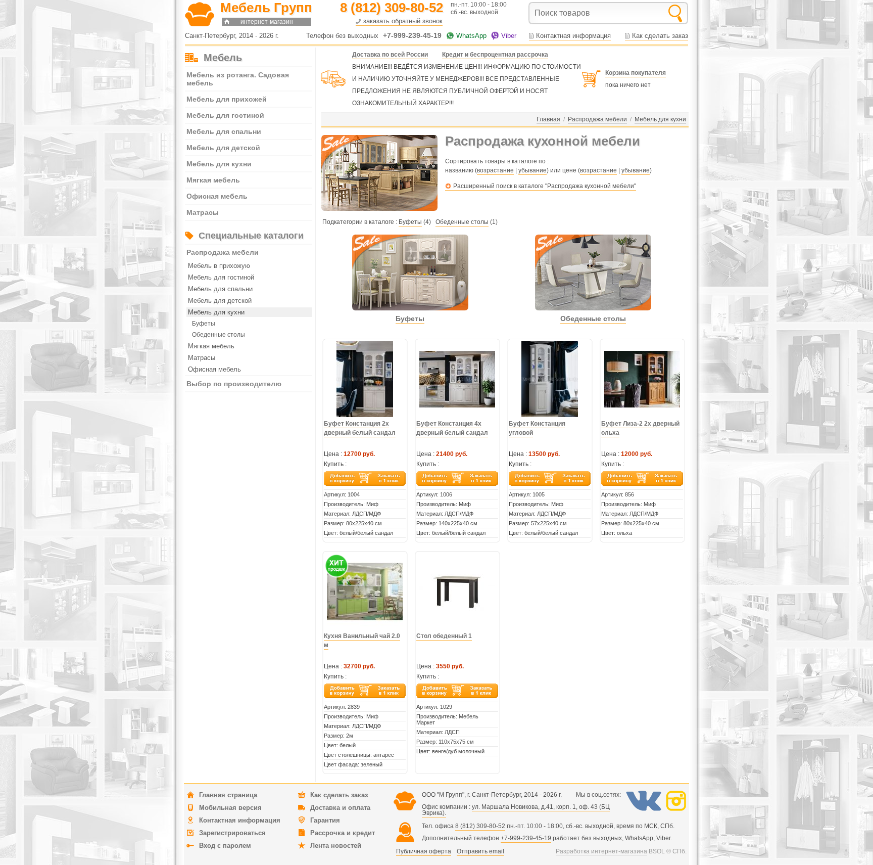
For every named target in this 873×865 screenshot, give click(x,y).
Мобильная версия (230, 807)
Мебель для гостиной (225, 115)
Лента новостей (335, 845)
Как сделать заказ (660, 35)
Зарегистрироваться (232, 833)
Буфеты (203, 323)
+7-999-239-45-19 (526, 838)
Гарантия (325, 820)
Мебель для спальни (223, 131)
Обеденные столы (218, 334)
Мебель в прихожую (219, 265)
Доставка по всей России (390, 54)
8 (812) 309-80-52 (480, 826)
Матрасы (202, 212)
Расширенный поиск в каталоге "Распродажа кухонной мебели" (544, 186)
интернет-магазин (266, 21)
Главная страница (228, 795)
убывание (532, 170)
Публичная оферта (423, 851)
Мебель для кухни (219, 164)
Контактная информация (573, 35)
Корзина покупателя (635, 72)
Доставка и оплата (340, 807)
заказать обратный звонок (403, 21)
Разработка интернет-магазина (601, 851)
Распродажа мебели (222, 252)
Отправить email (480, 851)
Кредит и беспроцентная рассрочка (495, 54)
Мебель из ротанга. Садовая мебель (237, 79)
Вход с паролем (225, 845)
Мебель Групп (266, 7)
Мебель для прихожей (226, 99)
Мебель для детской (223, 148)
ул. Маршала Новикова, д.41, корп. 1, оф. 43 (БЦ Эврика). (516, 809)
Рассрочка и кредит (342, 833)
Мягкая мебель (213, 180)
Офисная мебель (217, 196)
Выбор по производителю (233, 384)
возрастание (495, 170)
